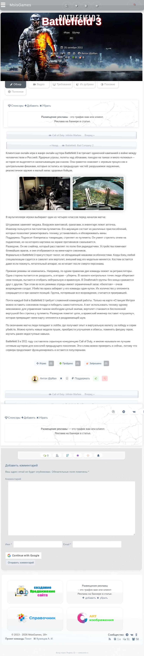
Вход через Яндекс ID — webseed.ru (72, 653)
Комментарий (13, 478)
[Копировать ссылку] (113, 412)
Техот (28, 638)
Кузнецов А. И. (45, 638)
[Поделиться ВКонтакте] (134, 412)
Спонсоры (17, 105)
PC (71, 38)
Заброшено (98, 363)
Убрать (46, 105)
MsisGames (20, 5)
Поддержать (82, 378)
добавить (90, 597)
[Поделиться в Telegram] (123, 412)
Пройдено (70, 363)
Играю (45, 363)
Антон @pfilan (89, 53)
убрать (103, 597)
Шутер (76, 32)
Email (67, 544)
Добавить (33, 105)
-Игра (66, 32)
